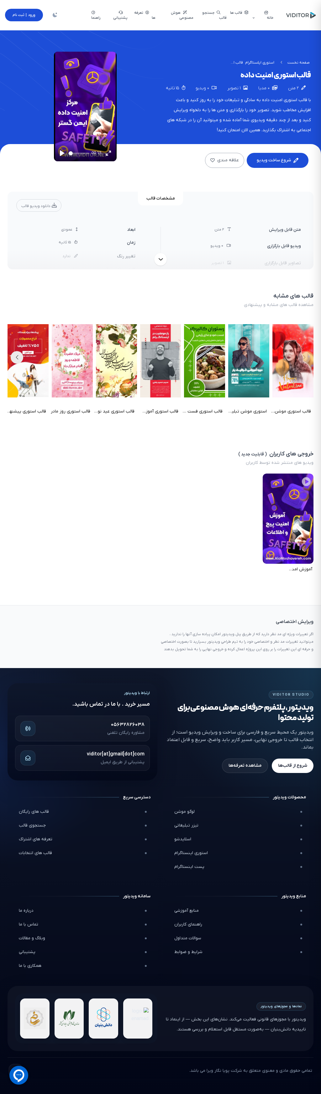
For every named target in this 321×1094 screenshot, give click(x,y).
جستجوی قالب (32, 825)
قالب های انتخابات (35, 853)
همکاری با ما (30, 966)
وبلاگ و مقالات (32, 938)
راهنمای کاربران (188, 924)
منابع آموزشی (186, 911)
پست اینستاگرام (189, 867)
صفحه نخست (298, 62)
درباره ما (26, 911)
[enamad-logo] (138, 1018)
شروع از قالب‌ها (292, 766)
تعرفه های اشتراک (35, 839)
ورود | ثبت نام (24, 15)
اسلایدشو (182, 839)
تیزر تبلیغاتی (186, 825)
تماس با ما (28, 924)
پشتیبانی (27, 952)
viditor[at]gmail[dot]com (116, 754)
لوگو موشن (184, 812)
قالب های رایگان (34, 812)
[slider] (79, 153)
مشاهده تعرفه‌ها (245, 766)
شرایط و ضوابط (188, 952)
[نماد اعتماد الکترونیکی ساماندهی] (35, 1018)
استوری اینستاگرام (191, 853)
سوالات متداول (187, 938)
